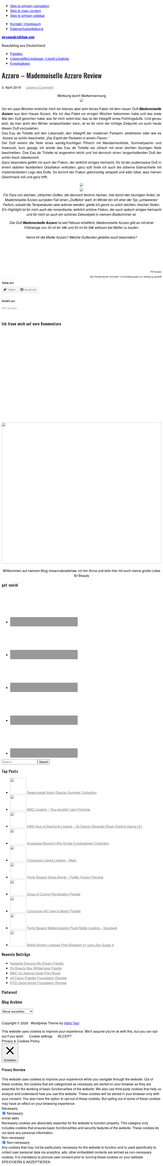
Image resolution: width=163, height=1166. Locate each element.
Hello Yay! (71, 1023)
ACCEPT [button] (65, 1036)
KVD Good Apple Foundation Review (38, 982)
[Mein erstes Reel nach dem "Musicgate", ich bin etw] (74, 1015)
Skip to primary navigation (29, 5)
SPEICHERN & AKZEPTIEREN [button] (26, 1161)
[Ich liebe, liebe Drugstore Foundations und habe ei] (10, 1015)
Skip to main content (25, 10)
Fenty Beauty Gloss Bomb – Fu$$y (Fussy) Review (65, 877)
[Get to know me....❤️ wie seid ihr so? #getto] (89, 1015)
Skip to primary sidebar (27, 15)
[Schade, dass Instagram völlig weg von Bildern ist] (137, 1015)
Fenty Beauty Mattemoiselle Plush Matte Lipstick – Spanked (72, 928)
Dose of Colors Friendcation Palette (53, 894)
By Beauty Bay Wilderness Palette (36, 968)
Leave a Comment (39, 87)
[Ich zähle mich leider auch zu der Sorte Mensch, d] (58, 1015)
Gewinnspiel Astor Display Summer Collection (62, 792)
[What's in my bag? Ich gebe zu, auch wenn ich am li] (105, 1015)
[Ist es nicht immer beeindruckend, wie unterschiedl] (26, 1015)
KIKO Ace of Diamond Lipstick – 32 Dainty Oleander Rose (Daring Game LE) (84, 826)
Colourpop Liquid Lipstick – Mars (51, 860)
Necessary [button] (10, 1108)
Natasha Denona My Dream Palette (37, 963)
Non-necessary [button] (13, 1137)
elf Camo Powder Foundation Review (38, 977)
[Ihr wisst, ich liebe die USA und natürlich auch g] (41, 1015)
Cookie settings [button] (40, 1036)
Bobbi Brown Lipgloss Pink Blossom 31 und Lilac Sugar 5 (70, 944)
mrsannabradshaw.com (18, 37)
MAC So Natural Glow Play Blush (35, 973)
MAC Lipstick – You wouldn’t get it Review (58, 809)
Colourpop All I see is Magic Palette (54, 911)
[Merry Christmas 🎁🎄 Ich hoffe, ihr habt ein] (153, 1015)
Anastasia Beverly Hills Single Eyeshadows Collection (68, 843)
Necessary (15, 1113)
